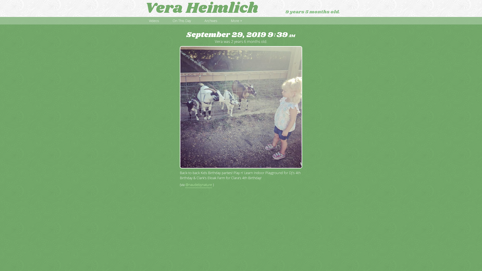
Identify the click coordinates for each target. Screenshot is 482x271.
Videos (154, 20)
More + (236, 20)
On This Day (182, 20)
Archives (210, 20)
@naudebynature (198, 184)
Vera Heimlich (201, 8)
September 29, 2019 (240, 35)
